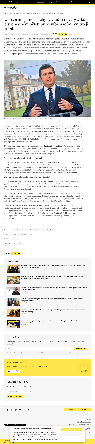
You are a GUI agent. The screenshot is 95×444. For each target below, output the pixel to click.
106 (30, 234)
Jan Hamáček (15, 239)
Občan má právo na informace (30, 34)
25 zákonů (40, 2)
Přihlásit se (81, 348)
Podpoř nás (13, 371)
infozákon (13, 234)
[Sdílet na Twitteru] (62, 34)
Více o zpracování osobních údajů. (70, 353)
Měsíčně (11, 386)
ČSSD (19, 243)
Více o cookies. (52, 439)
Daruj (84, 410)
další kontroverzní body (53, 146)
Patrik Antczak (87, 424)
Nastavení (71, 434)
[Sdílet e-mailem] (65, 34)
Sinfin (76, 424)
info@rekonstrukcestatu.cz (84, 422)
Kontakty (88, 419)
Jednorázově (13, 391)
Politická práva (44, 34)
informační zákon (22, 234)
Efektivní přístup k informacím (12, 34)
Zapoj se (70, 410)
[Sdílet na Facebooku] (59, 34)
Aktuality (9, 13)
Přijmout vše (71, 429)
